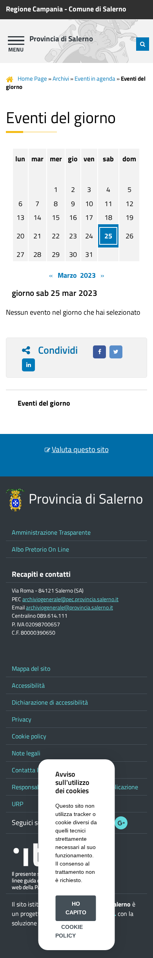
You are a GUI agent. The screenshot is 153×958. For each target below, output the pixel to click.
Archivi (61, 78)
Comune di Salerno (97, 9)
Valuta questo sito (80, 449)
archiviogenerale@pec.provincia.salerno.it (70, 599)
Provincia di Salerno (61, 38)
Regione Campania (34, 9)
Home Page (32, 78)
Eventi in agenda (95, 78)
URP (17, 803)
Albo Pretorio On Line (40, 549)
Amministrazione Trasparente (51, 532)
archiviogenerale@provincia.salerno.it (69, 607)
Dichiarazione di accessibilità (50, 702)
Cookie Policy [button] (68, 931)
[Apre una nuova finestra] (99, 351)
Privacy (21, 719)
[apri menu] (16, 40)
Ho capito (76, 908)
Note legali (26, 753)
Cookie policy (29, 736)
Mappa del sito (31, 668)
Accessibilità (28, 685)
